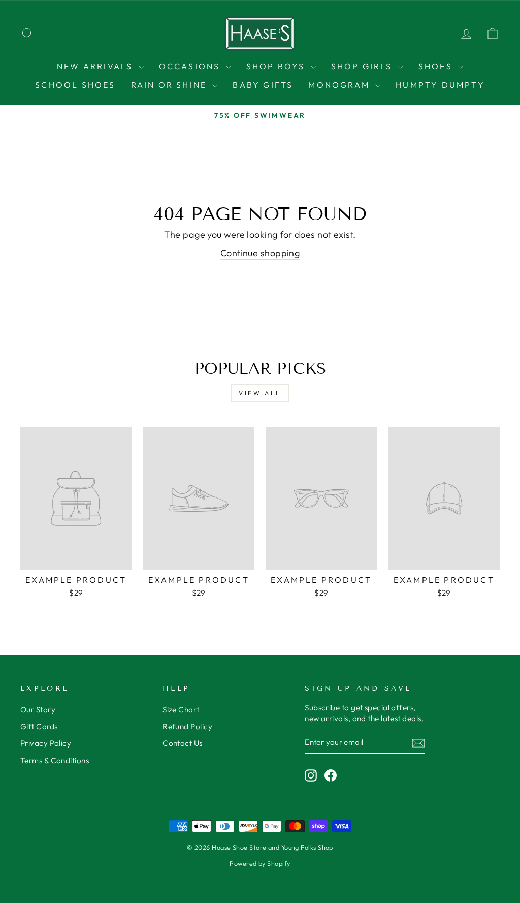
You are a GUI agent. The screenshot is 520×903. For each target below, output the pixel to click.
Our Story (37, 709)
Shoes (437, 66)
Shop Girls (363, 66)
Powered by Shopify (260, 863)
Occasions (191, 66)
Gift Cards (39, 726)
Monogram (340, 85)
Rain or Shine (170, 85)
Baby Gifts (263, 85)
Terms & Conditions (54, 760)
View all (260, 393)
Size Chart (181, 709)
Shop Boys (277, 66)
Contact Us (182, 743)
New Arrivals (96, 66)
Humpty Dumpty (440, 85)
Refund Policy (187, 726)
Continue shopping (260, 253)
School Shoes (75, 85)
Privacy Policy (45, 743)
